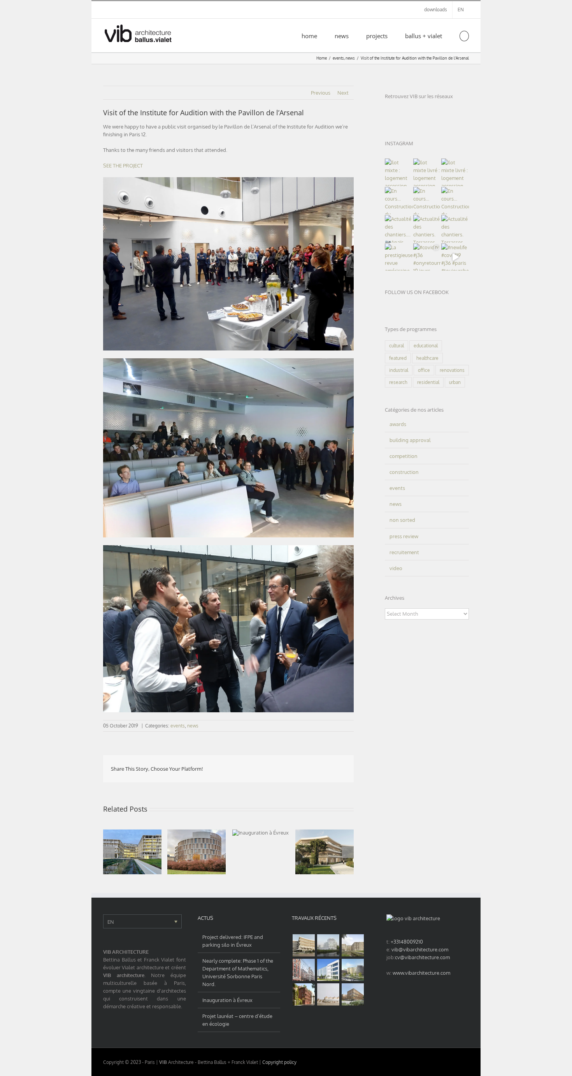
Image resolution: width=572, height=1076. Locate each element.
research (398, 382)
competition (404, 456)
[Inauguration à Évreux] (260, 832)
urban (455, 382)
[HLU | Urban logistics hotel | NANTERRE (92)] (328, 970)
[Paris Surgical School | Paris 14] (303, 994)
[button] (464, 35)
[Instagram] (401, 111)
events (177, 726)
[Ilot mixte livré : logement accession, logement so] (427, 172)
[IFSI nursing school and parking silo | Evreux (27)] (352, 945)
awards (398, 424)
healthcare (427, 358)
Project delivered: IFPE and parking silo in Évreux (232, 941)
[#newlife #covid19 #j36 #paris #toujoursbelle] (455, 257)
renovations (452, 370)
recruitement (404, 552)
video (396, 568)
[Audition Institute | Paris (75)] (303, 970)
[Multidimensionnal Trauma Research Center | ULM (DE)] (352, 994)
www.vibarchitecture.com (421, 973)
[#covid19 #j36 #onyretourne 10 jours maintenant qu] (427, 257)
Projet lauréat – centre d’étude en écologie (237, 1020)
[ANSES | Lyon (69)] (328, 994)
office (424, 370)
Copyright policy (279, 1062)
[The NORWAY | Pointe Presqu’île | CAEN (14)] (328, 945)
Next (343, 93)
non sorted (402, 520)
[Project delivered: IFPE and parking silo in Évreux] (132, 851)
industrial (398, 370)
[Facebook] (414, 111)
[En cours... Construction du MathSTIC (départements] (398, 201)
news (192, 726)
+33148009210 (407, 942)
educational (426, 346)
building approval (410, 440)
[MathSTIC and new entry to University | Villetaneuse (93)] (352, 970)
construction (404, 472)
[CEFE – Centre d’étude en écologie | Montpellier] (303, 945)
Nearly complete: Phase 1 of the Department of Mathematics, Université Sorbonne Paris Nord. (237, 972)
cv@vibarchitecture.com (422, 957)
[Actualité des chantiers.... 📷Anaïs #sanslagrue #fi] (398, 229)
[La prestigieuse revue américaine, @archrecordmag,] (398, 257)
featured (398, 358)
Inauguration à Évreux (227, 1000)
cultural (396, 346)
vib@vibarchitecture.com (419, 949)
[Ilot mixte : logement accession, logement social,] (398, 172)
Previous (320, 93)
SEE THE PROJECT (123, 165)
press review (404, 536)
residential (428, 382)
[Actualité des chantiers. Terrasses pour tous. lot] (427, 229)
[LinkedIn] (388, 111)
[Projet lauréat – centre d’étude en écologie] (324, 851)
